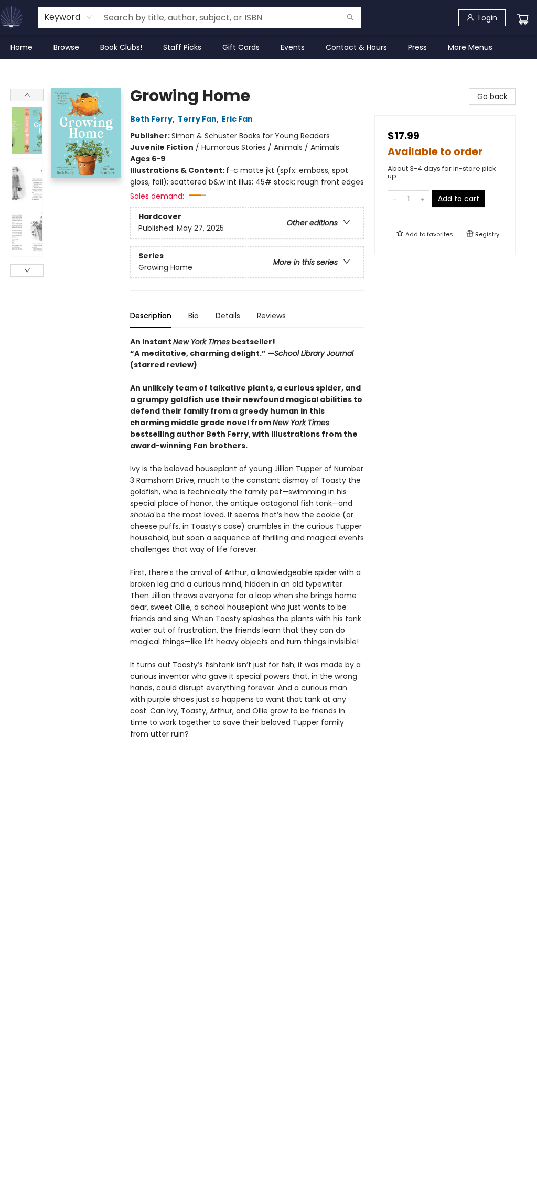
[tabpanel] (247, 550)
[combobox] (68, 17)
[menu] (268, 47)
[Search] (350, 17)
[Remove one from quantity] (394, 198)
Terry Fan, (199, 119)
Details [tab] (228, 315)
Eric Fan (237, 119)
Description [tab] (150, 315)
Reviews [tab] (271, 315)
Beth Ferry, (153, 119)
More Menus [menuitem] (470, 47)
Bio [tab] (193, 315)
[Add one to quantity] (422, 198)
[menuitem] (21, 47)
